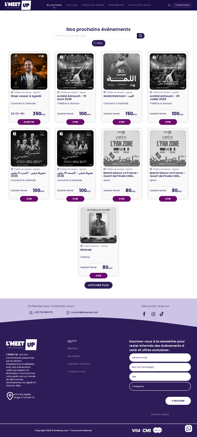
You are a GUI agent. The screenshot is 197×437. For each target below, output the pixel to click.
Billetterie (54, 5)
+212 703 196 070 (43, 312)
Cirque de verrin (93, 5)
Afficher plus (98, 285)
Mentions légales (160, 414)
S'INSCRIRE (178, 400)
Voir (75, 121)
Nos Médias (116, 5)
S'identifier (182, 5)
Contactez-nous (139, 5)
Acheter (29, 121)
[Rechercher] (169, 5)
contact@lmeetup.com (84, 312)
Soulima (71, 5)
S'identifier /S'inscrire (79, 363)
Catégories (138, 386)
